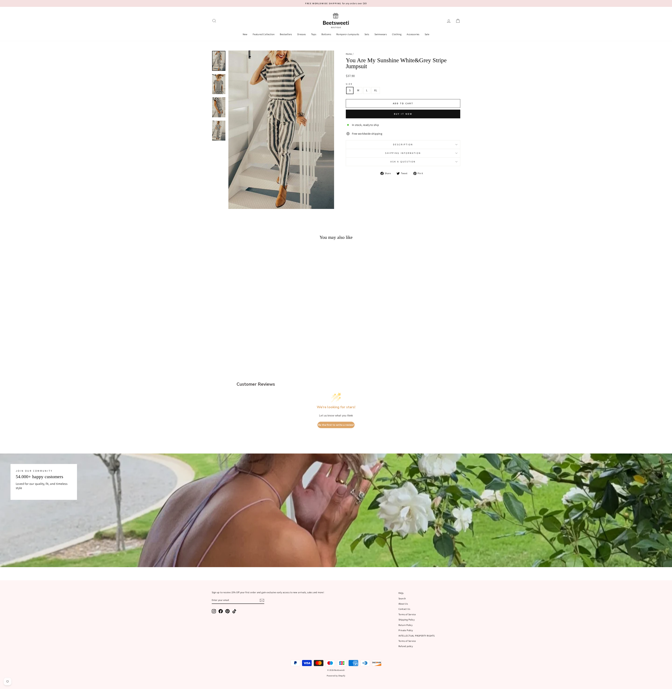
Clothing (396, 34)
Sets (367, 34)
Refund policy (405, 646)
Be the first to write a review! (336, 425)
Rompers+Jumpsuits (347, 34)
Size (349, 84)
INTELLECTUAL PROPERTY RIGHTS (416, 635)
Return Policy (405, 625)
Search (402, 598)
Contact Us (404, 609)
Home (349, 53)
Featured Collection (264, 34)
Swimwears (380, 34)
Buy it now (403, 113)
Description (403, 144)
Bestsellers (286, 34)
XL (375, 90)
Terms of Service (407, 614)
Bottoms (326, 34)
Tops (313, 34)
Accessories (413, 34)
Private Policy (405, 630)
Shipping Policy (406, 619)
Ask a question (403, 161)
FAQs (401, 593)
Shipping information (403, 153)
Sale (427, 34)
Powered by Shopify (336, 675)
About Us (403, 603)
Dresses (301, 34)
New (245, 34)
